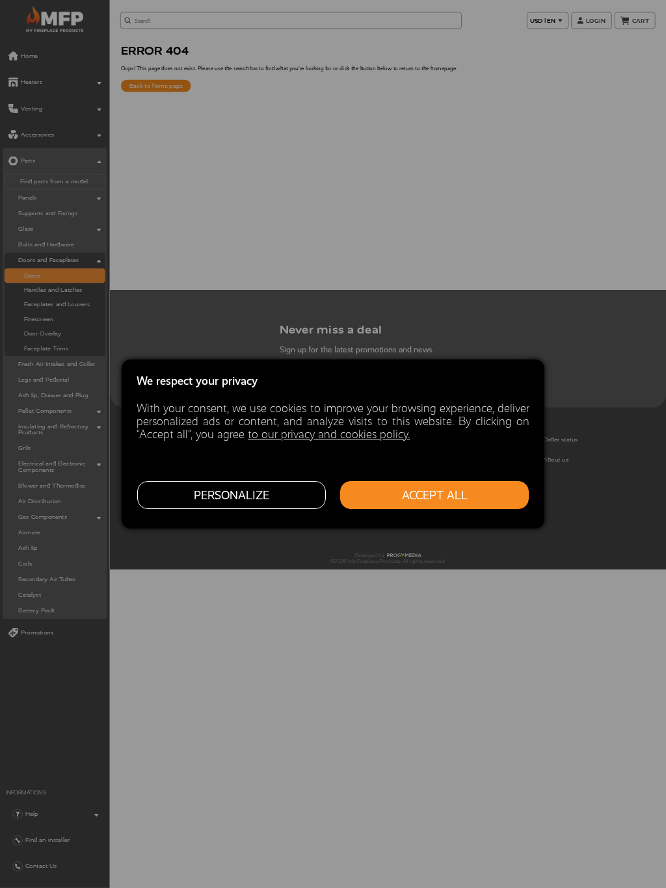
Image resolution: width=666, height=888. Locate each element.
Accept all (435, 495)
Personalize (231, 495)
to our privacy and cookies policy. (329, 434)
